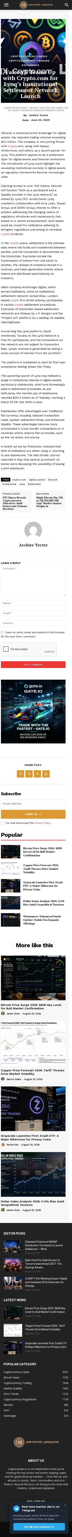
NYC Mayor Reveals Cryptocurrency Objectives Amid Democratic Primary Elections (15, 503)
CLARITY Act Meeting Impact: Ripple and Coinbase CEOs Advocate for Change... (46, 1282)
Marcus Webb (13, 1079)
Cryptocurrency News (29, 56)
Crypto (12, 146)
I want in (31, 814)
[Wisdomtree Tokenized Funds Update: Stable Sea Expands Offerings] (10, 920)
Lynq (22, 484)
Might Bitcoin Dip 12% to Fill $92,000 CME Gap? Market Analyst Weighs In (49, 502)
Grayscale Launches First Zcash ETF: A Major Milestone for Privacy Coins (43, 885)
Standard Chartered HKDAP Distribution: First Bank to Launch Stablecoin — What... (44, 1245)
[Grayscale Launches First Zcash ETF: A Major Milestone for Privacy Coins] (10, 886)
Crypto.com (19, 479)
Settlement (34, 484)
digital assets (37, 479)
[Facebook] (20, 774)
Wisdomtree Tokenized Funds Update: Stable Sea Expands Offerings (42, 920)
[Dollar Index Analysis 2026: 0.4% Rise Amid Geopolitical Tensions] (10, 903)
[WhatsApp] (46, 774)
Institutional (9, 484)
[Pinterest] (37, 774)
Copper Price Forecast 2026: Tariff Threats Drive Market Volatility (41, 868)
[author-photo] (3, 1014)
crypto (5, 234)
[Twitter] (29, 774)
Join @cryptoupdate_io (39, 1526)
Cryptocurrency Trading (29, 60)
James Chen (13, 1013)
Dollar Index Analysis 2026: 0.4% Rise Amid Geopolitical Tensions (43, 902)
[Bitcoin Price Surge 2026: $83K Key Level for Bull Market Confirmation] (10, 851)
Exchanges (30, 65)
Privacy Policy (42, 823)
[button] (6, 5)
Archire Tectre (38, 115)
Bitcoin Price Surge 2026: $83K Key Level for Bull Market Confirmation (42, 851)
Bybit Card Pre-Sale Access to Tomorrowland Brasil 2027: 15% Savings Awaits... (43, 1264)
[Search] (67, 5)
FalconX (52, 479)
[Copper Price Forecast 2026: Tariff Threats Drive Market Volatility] (10, 869)
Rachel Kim (12, 1144)
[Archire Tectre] (33, 530)
